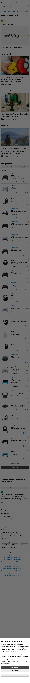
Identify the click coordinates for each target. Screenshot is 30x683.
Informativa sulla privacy (12, 680)
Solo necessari (15, 670)
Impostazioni (15, 675)
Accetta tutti (14, 667)
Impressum (3, 680)
